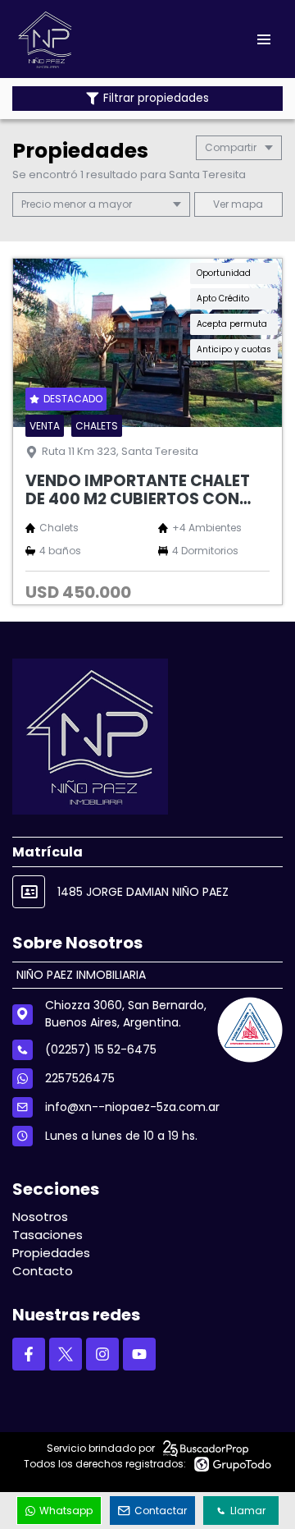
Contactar (160, 1511)
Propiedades (51, 1252)
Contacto (42, 1270)
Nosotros (40, 1216)
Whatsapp (66, 1511)
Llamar (248, 1511)
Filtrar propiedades (156, 98)
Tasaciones (47, 1234)
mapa (246, 204)
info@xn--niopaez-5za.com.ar (132, 1107)
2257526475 (80, 1078)
